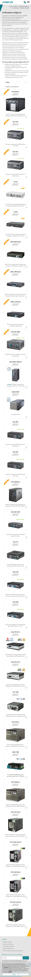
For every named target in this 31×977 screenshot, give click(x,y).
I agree (14, 974)
